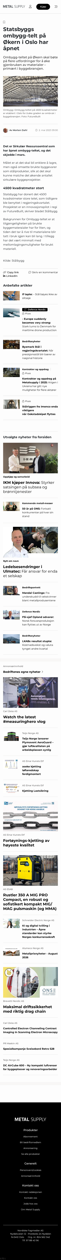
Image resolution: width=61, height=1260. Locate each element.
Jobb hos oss (30, 1203)
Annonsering (30, 1148)
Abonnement (30, 1136)
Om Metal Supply (30, 1209)
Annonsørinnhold (30, 1176)
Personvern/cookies (30, 1170)
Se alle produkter (30, 1154)
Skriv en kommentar (45, 272)
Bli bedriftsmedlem (30, 1142)
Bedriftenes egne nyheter (22, 672)
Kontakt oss (30, 1197)
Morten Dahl (20, 130)
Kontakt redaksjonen (30, 1192)
